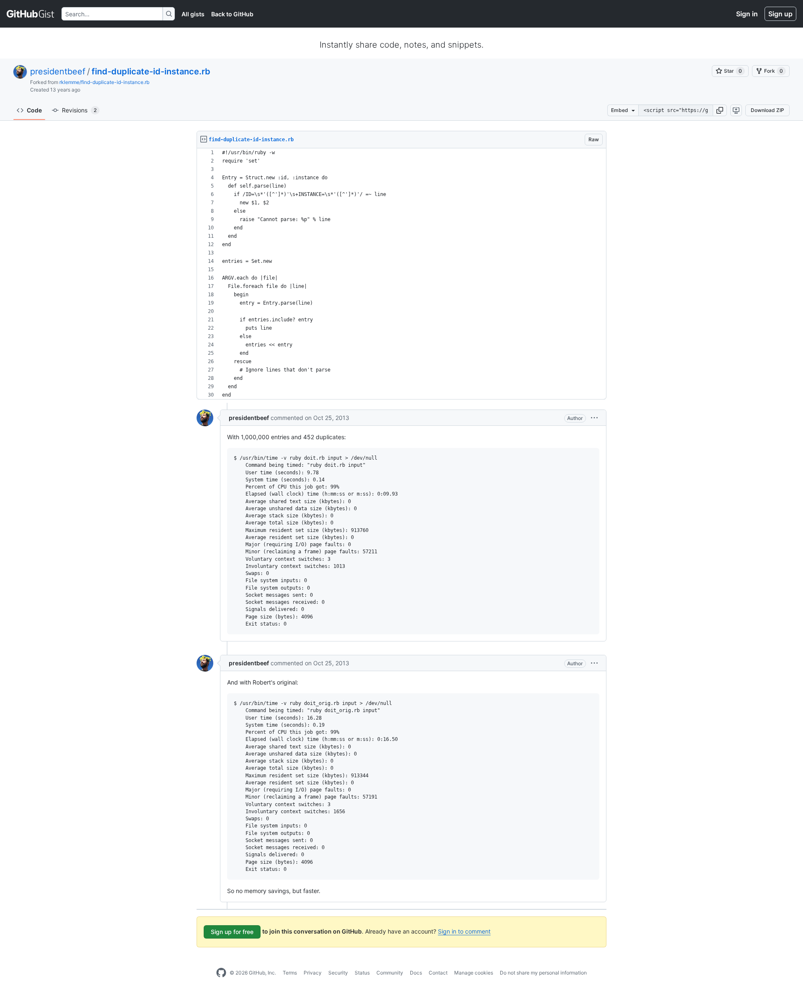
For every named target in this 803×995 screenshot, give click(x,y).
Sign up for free (232, 931)
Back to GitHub (232, 14)
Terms (290, 973)
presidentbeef (57, 71)
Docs (416, 973)
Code (34, 110)
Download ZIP (767, 110)
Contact (438, 973)
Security (338, 973)
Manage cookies (473, 973)
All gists (193, 14)
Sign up (780, 14)
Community (389, 973)
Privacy (313, 973)
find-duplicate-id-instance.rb (151, 71)
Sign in (747, 14)
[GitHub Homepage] (221, 972)
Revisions (79, 110)
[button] (720, 110)
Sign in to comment (464, 931)
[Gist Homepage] (31, 14)
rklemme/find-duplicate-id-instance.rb (104, 82)
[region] (401, 274)
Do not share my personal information (543, 973)
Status (362, 973)
